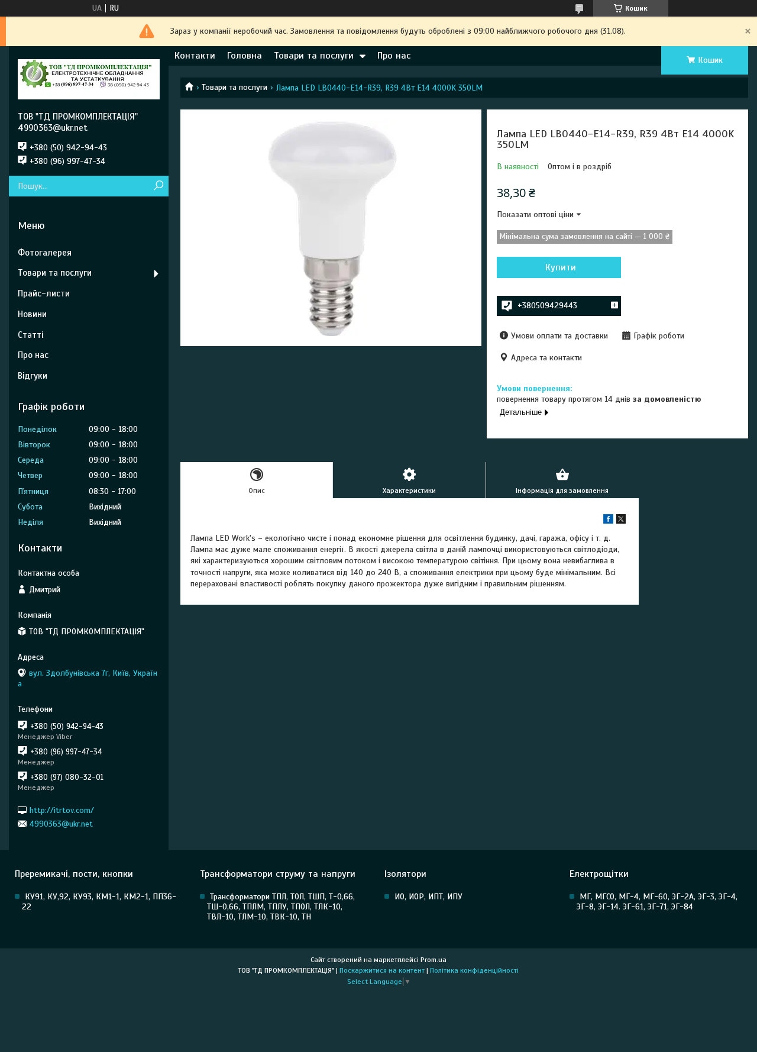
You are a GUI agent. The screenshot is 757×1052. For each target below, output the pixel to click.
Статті (30, 335)
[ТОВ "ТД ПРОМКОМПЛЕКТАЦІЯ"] (89, 78)
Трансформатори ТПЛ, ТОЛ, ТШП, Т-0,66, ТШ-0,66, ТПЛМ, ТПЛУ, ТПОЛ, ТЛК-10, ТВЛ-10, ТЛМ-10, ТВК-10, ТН (281, 907)
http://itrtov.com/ (62, 810)
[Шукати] (158, 186)
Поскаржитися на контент (382, 970)
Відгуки (32, 375)
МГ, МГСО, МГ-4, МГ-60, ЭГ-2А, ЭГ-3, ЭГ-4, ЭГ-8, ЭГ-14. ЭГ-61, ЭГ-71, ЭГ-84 (657, 902)
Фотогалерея (45, 252)
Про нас (393, 56)
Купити (560, 267)
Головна (244, 56)
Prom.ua (433, 960)
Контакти (194, 56)
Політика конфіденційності (474, 970)
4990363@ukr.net (61, 824)
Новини (32, 314)
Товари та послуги (314, 56)
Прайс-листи (44, 293)
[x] (621, 521)
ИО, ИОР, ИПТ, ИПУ (428, 897)
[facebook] (608, 521)
